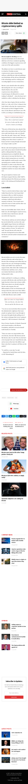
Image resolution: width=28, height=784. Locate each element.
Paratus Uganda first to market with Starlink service (18, 540)
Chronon (19, 775)
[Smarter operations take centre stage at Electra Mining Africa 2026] (6, 551)
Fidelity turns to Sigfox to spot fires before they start (19, 561)
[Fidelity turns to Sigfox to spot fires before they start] (6, 561)
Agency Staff (6, 29)
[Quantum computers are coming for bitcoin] (14, 489)
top (16, 397)
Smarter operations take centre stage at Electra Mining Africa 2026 (19, 551)
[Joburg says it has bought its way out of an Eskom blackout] (6, 760)
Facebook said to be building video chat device (8, 426)
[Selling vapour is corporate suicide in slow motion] (6, 626)
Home (3, 18)
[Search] (25, 14)
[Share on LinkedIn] (6, 33)
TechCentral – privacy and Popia (15, 780)
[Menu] (3, 14)
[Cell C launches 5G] (6, 735)
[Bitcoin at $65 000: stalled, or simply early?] (14, 466)
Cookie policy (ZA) (14, 778)
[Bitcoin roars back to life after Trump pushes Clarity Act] (14, 443)
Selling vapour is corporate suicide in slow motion (19, 626)
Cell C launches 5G (17, 733)
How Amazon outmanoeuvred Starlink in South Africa (18, 637)
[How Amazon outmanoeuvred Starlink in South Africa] (6, 637)
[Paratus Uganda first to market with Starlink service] (6, 541)
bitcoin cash (10, 397)
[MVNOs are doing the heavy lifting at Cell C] (6, 743)
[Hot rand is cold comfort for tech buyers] (6, 751)
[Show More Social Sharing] (9, 33)
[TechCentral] (14, 14)
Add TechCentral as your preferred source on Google (15, 368)
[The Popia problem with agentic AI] (6, 647)
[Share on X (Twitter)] (3, 33)
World (6, 18)
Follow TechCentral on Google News (14, 362)
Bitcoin (4, 397)
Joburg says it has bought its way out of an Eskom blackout (19, 760)
